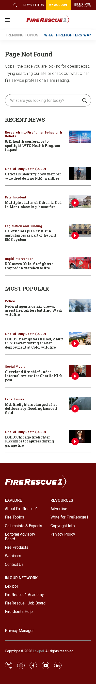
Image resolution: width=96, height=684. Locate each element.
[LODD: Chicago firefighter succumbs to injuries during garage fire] (80, 436)
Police (10, 301)
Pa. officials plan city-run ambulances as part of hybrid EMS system (30, 235)
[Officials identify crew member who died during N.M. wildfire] (80, 173)
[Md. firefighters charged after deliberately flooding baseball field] (80, 403)
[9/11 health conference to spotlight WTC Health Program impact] (80, 137)
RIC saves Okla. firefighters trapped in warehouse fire (29, 265)
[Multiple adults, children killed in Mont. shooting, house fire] (80, 201)
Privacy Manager (19, 630)
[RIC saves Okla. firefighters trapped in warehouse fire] (80, 263)
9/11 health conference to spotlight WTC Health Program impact (32, 145)
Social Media (15, 366)
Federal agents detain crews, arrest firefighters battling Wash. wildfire (34, 310)
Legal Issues (14, 399)
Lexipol (38, 651)
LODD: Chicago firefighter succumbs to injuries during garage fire (29, 441)
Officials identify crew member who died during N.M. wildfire (33, 176)
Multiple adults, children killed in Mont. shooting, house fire (33, 204)
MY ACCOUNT (58, 5)
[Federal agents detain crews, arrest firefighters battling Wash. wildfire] (80, 305)
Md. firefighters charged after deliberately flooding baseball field (31, 408)
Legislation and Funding (23, 226)
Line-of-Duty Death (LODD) (25, 169)
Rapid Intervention (19, 259)
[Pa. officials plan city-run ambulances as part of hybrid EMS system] (80, 230)
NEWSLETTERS (33, 5)
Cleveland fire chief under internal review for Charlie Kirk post (34, 376)
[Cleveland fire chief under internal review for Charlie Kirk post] (80, 371)
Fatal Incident (15, 197)
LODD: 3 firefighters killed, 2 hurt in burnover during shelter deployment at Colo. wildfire (34, 343)
